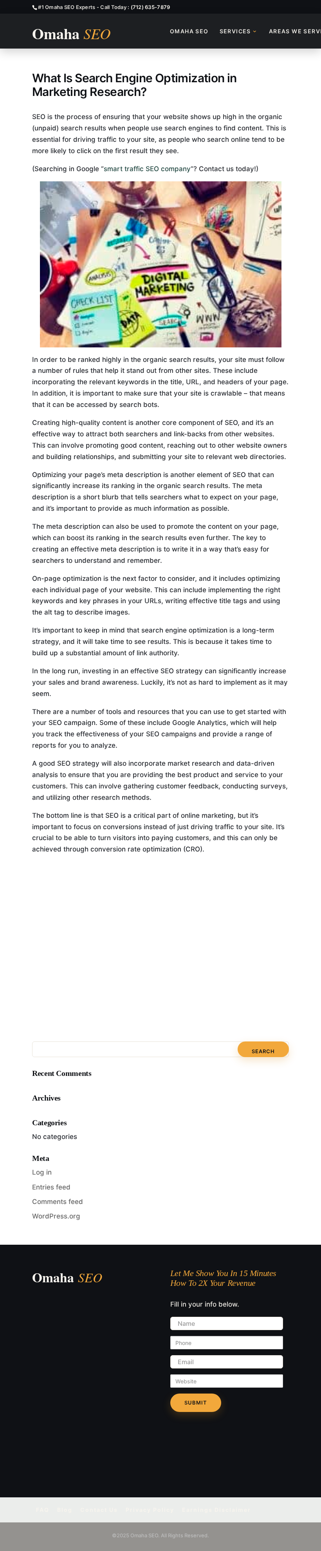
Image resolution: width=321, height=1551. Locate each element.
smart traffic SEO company (147, 169)
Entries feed (51, 1187)
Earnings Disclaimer (216, 1509)
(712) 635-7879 (150, 7)
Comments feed (57, 1202)
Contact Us (99, 1509)
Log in (42, 1172)
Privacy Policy (150, 1509)
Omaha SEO (189, 31)
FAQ (42, 1509)
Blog (64, 1509)
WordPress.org (56, 1216)
